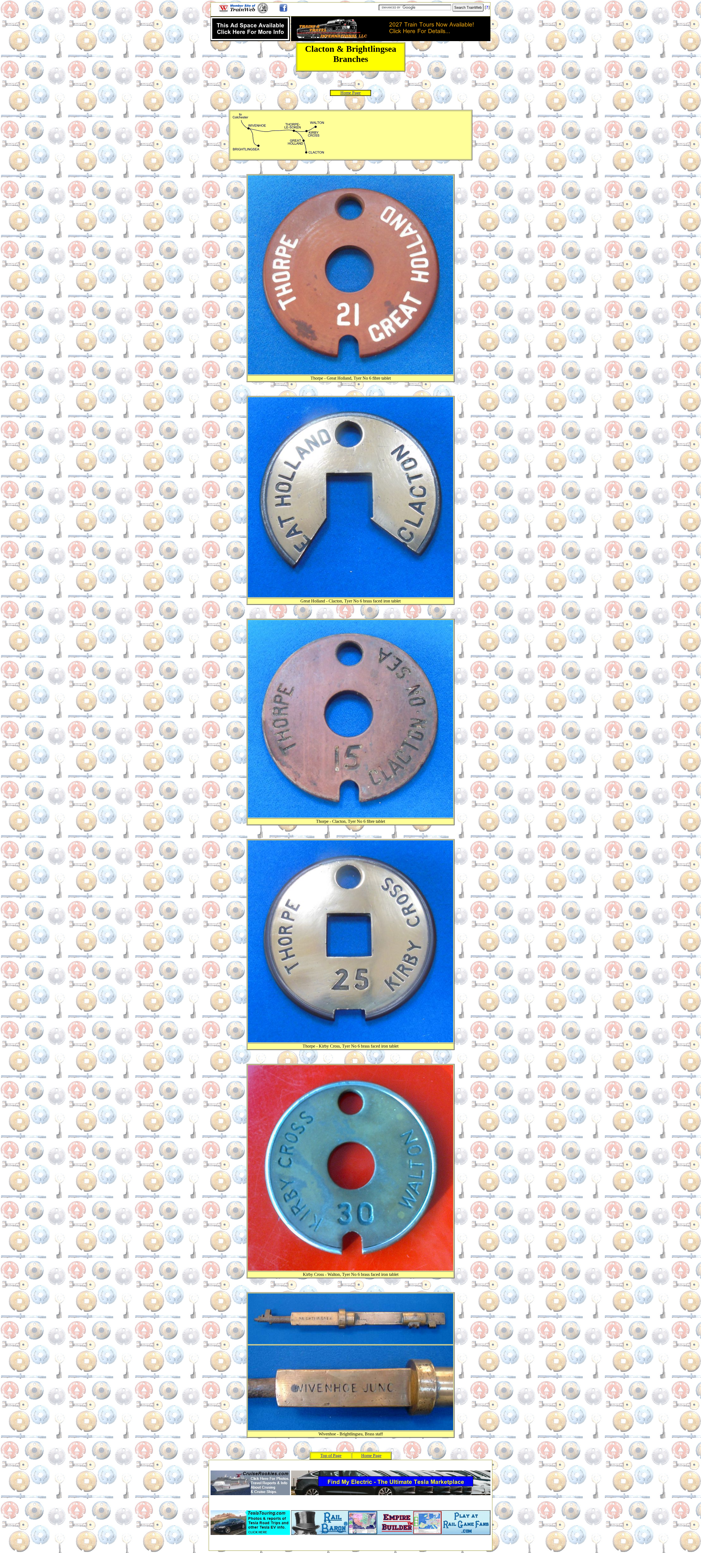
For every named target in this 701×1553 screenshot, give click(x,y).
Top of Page (330, 1455)
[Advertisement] (350, 1463)
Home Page (350, 92)
